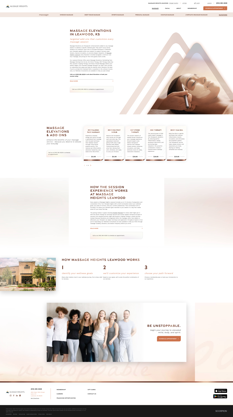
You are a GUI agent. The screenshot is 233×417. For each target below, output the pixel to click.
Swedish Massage (118, 212)
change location (173, 3)
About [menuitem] (178, 8)
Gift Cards (92, 389)
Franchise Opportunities (66, 398)
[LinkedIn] (17, 396)
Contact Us (92, 394)
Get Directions (35, 398)
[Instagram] (10, 396)
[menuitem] (66, 15)
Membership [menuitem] (192, 8)
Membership (61, 389)
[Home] (17, 6)
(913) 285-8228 (221, 3)
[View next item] (90, 165)
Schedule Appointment (214, 8)
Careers (60, 394)
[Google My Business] (20, 396)
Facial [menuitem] (167, 8)
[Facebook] (14, 396)
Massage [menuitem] (155, 8)
